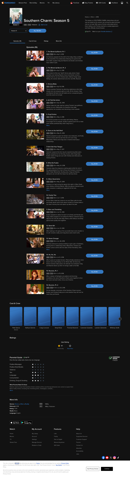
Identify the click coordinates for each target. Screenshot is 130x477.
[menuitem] (101, 3)
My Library (35, 433)
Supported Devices (81, 436)
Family (56, 436)
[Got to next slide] (120, 319)
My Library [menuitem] (56, 3)
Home (11, 433)
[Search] (127, 3)
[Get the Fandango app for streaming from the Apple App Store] (15, 422)
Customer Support (81, 439)
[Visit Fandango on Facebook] (103, 457)
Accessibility (79, 451)
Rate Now (70, 348)
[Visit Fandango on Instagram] (114, 457)
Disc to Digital (58, 439)
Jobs (77, 454)
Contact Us (79, 445)
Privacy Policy (65, 463)
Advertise (79, 448)
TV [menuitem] (48, 3)
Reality (27, 404)
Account (34, 436)
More (48, 125)
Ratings (46, 41)
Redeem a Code (36, 445)
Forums (78, 442)
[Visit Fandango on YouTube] (107, 457)
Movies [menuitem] (42, 3)
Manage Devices (37, 442)
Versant (17, 463)
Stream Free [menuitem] (23, 3)
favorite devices (106, 31)
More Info (59, 41)
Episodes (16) (17, 41)
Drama (17, 404)
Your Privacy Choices (92, 469)
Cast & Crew (32, 41)
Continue (106, 469)
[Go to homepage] (9, 3)
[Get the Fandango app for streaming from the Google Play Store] (26, 422)
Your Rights (59, 465)
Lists (55, 433)
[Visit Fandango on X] (110, 457)
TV (10, 439)
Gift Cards (57, 445)
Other (22, 404)
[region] (65, 469)
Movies (12, 436)
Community (60, 348)
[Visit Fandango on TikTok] (118, 457)
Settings (34, 439)
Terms (38, 463)
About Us (79, 433)
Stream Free (13, 442)
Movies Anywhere (59, 442)
